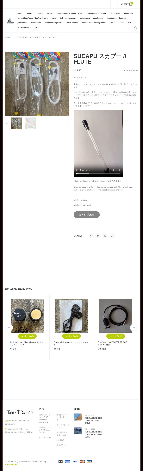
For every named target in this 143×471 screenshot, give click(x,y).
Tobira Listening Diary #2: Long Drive (93, 420)
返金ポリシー (62, 445)
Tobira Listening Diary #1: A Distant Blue (94, 434)
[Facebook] (90, 235)
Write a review (130, 70)
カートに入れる (27, 336)
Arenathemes (11, 464)
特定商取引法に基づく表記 (63, 433)
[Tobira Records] (10, 20)
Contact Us (45, 437)
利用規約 (60, 440)
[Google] (112, 235)
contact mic (22, 37)
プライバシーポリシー (63, 426)
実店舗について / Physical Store (45, 429)
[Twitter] (98, 235)
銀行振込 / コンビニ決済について (63, 417)
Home (8, 37)
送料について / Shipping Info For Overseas (45, 418)
